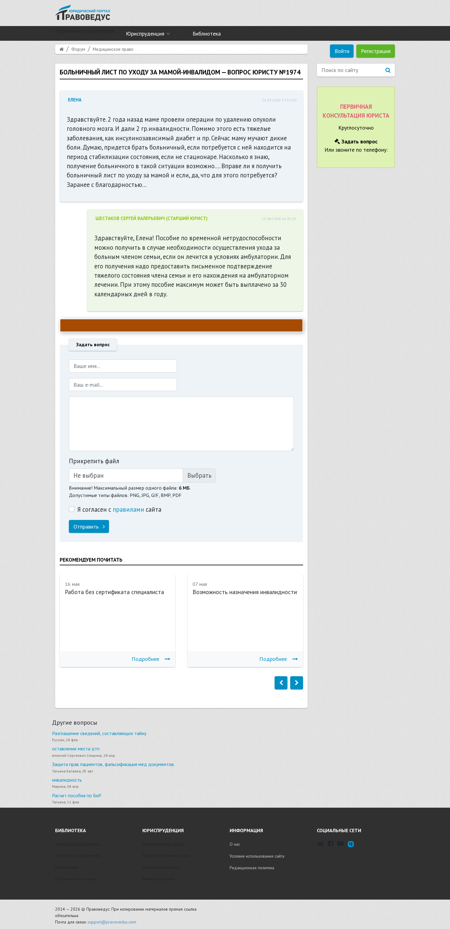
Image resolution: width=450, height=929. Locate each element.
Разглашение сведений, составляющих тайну (99, 733)
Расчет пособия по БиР (76, 795)
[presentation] (281, 682)
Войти (342, 51)
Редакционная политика (252, 867)
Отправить (86, 526)
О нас (235, 844)
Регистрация (376, 51)
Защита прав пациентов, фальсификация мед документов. (113, 764)
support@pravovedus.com (112, 922)
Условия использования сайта (257, 856)
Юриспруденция (145, 33)
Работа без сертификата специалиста (114, 592)
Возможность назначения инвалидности (245, 592)
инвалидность (67, 780)
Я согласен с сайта (119, 509)
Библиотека (207, 33)
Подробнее (145, 658)
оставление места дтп (75, 748)
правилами (128, 509)
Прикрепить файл (94, 461)
